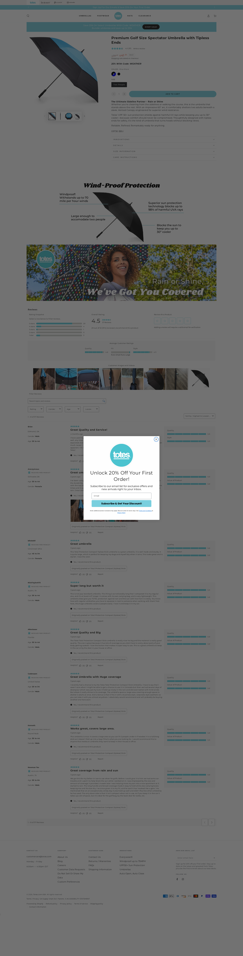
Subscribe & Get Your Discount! (121, 503)
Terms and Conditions (145, 510)
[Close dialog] (156, 439)
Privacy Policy (121, 512)
